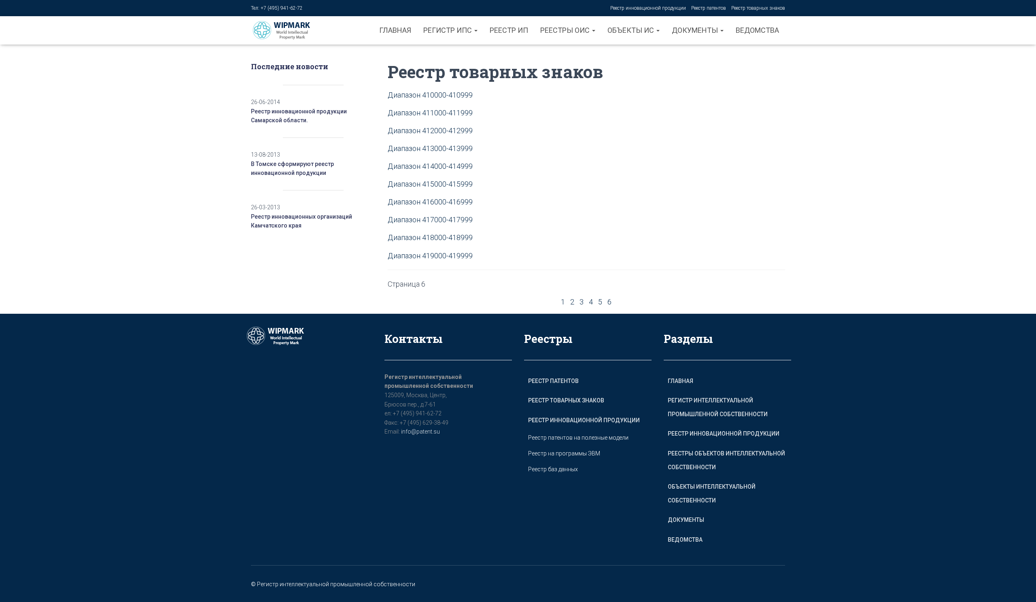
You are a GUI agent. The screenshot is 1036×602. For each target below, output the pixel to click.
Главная (395, 30)
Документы (696, 30)
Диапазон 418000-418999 (430, 237)
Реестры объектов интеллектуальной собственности (726, 460)
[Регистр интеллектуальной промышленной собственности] (288, 30)
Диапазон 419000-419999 (430, 255)
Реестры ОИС (565, 30)
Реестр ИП (509, 30)
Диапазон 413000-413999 (430, 148)
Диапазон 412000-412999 (430, 130)
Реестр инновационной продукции (648, 8)
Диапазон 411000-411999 (430, 112)
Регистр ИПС (448, 30)
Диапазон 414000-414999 (430, 166)
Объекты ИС (631, 30)
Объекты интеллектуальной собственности (712, 493)
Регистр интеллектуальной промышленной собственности (718, 407)
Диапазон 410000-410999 (430, 95)
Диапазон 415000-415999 (430, 184)
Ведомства (757, 30)
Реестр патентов (708, 8)
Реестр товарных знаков (758, 8)
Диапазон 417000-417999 (430, 219)
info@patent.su (420, 431)
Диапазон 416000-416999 (430, 202)
